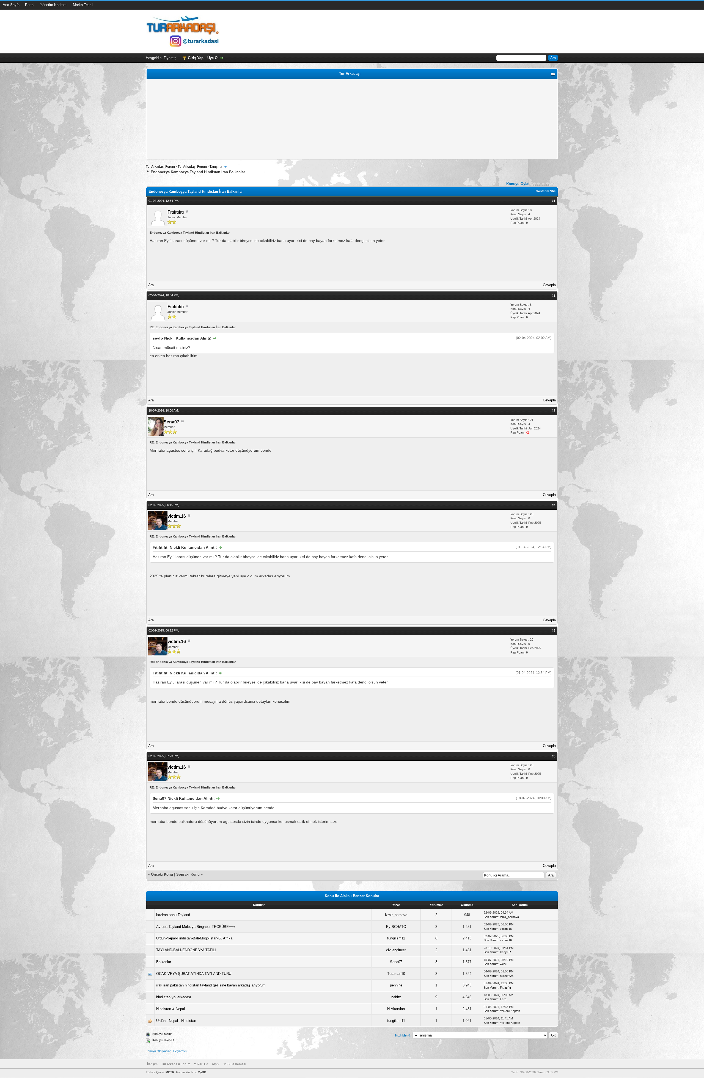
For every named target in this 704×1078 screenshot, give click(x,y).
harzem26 (506, 975)
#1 (554, 201)
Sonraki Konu (188, 874)
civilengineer (396, 950)
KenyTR (505, 952)
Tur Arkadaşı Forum (192, 167)
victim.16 (176, 516)
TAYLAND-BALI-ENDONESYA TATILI (186, 950)
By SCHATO (396, 927)
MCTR (170, 1072)
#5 (554, 631)
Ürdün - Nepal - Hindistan (176, 1021)
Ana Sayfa (11, 5)
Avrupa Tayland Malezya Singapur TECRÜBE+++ (195, 927)
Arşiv (215, 1064)
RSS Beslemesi (234, 1064)
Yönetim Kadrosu (53, 5)
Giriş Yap (196, 58)
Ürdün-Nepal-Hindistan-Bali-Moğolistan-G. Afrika (194, 938)
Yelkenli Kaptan (510, 1011)
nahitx (396, 997)
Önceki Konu (162, 874)
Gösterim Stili (546, 191)
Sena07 (171, 422)
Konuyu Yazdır (162, 1033)
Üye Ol (213, 58)
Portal (29, 5)
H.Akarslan (396, 1009)
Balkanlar (163, 962)
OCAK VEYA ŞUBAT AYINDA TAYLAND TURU (193, 974)
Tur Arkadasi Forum (160, 167)
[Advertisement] (313, 119)
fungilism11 (396, 938)
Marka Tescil (83, 5)
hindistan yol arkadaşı (173, 997)
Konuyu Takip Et (163, 1040)
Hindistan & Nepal (170, 1009)
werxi (503, 964)
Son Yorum (491, 917)
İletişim (152, 1064)
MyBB (202, 1072)
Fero (503, 999)
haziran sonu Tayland (173, 915)
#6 (554, 756)
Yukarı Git (201, 1064)
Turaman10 (396, 974)
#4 (554, 505)
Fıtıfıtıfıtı (175, 212)
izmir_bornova (396, 915)
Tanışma (216, 167)
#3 (554, 411)
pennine (396, 985)
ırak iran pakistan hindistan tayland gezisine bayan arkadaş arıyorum (211, 985)
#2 (554, 295)
